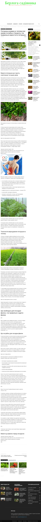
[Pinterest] (7, 39)
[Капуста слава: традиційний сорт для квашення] (30, 87)
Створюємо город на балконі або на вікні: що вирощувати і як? (4, 469)
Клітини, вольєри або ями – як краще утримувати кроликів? (23, 489)
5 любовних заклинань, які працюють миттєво (9, 488)
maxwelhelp (30, 45)
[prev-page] (1, 476)
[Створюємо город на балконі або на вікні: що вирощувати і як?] (5, 465)
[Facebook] (2, 39)
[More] (12, 39)
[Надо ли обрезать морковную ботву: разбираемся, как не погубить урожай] (30, 75)
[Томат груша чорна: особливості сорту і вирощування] (34, 36)
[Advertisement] (20, 14)
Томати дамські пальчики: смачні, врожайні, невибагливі (6, 456)
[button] (39, 23)
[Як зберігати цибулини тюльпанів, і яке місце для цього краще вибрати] (30, 92)
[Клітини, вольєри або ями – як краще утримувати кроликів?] (16, 489)
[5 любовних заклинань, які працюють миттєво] (3, 488)
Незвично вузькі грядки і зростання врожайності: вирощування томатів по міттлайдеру (13, 470)
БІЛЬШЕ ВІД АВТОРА (12, 460)
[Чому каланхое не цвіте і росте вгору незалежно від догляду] (16, 500)
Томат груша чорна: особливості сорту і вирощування (32, 42)
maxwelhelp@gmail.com (22, 516)
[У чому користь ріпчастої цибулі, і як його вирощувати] (30, 70)
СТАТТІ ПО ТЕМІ (4, 460)
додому (2, 26)
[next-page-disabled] (3, 476)
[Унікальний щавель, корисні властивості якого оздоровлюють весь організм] (30, 57)
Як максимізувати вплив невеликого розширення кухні (9, 499)
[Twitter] (4, 39)
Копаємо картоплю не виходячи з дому (21, 456)
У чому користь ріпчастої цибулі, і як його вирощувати (36, 70)
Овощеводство (6, 26)
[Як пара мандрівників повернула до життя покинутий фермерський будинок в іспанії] (30, 63)
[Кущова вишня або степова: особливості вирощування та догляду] (30, 81)
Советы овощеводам (13, 26)
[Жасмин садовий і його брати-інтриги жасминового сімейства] (16, 494)
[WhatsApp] (9, 39)
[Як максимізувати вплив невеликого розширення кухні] (3, 499)
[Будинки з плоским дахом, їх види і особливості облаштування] (30, 98)
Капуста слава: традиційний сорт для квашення (36, 87)
